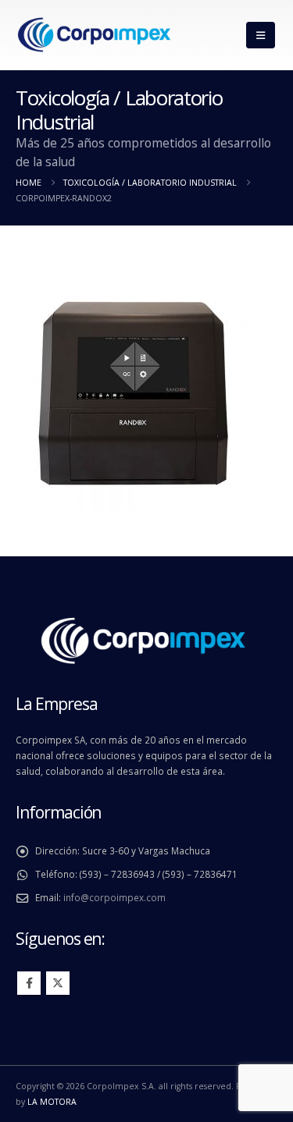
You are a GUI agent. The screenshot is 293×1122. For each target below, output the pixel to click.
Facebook (29, 983)
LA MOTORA (52, 1101)
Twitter (58, 983)
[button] (260, 35)
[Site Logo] (94, 35)
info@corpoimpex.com (114, 897)
